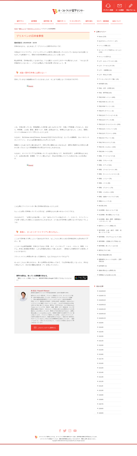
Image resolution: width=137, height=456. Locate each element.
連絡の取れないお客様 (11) (107, 270)
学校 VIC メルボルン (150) (107, 147)
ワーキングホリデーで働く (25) (109, 79)
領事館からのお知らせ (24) (107, 275)
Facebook (59, 430)
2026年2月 (102, 318)
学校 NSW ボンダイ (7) (106, 102)
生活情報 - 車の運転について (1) (109, 215)
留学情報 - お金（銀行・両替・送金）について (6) (110, 231)
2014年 (101, 372)
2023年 (101, 332)
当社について (116, 21)
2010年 (101, 390)
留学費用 (34, 21)
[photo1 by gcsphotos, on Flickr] (52, 104)
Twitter (64, 431)
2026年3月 (102, 313)
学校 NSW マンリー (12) (106, 106)
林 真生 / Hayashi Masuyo (40, 291)
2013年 (101, 377)
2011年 (101, 386)
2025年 (101, 323)
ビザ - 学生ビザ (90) (105, 74)
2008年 (101, 399)
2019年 (101, 350)
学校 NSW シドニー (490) (107, 97)
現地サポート (61, 21)
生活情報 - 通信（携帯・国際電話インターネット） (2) (110, 220)
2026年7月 (102, 295)
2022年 (101, 336)
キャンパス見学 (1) (105, 56)
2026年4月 (102, 309)
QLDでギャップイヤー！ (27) (108, 41)
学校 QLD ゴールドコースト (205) (109, 124)
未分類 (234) (103, 205)
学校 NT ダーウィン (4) (106, 111)
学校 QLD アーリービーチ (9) (108, 115)
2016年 (101, 363)
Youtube (75, 430)
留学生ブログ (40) (104, 250)
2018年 (101, 354)
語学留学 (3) (103, 266)
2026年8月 (102, 291)
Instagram (69, 430)
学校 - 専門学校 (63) (105, 93)
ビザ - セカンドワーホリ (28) (108, 61)
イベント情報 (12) (104, 45)
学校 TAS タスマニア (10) (107, 142)
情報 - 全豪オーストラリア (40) (109, 196)
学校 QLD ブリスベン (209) (107, 133)
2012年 (101, 381)
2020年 (101, 345)
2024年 (101, 327)
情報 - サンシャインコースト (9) (109, 174)
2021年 (101, 341)
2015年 (101, 368)
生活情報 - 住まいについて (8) (108, 210)
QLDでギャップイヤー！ (34, 29)
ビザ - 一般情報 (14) (105, 70)
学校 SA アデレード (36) (106, 138)
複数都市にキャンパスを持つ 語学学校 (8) (110, 260)
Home (16, 29)
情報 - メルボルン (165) (106, 192)
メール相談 (119, 6)
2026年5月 (102, 304)
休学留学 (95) (103, 84)
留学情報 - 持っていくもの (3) (108, 246)
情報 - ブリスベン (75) (106, 187)
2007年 (101, 404)
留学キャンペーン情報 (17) (107, 226)
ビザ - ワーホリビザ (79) (106, 65)
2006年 (101, 408)
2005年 (101, 413)
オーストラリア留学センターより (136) (110, 51)
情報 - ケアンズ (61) (105, 165)
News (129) (102, 36)
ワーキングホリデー (75, 21)
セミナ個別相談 (103, 21)
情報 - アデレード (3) (105, 160)
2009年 (101, 395)
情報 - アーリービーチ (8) (107, 156)
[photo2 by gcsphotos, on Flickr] (52, 183)
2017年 (101, 359)
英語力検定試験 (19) (105, 255)
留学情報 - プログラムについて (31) (110, 237)
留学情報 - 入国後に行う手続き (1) (110, 241)
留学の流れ (89, 21)
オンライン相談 (108, 6)
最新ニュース (22, 29)
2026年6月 (102, 300)
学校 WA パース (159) (106, 151)
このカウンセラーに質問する (46, 328)
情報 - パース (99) (104, 183)
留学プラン (20, 21)
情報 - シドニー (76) (105, 178)
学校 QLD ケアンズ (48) (106, 120)
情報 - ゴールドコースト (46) (108, 169)
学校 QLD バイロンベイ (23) (108, 129)
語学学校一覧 (48, 21)
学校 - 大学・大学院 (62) (106, 88)
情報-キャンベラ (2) (105, 201)
